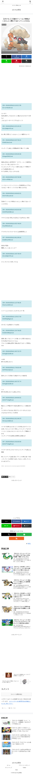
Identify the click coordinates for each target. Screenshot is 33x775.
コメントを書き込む (16, 694)
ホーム (8, 765)
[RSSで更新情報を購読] (16, 538)
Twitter (24, 767)
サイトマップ (8, 767)
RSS (16, 770)
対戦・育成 (5, 476)
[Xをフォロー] (8, 534)
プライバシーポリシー (24, 765)
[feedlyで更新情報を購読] (24, 534)
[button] (27, 61)
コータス (13, 476)
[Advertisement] (16, 84)
